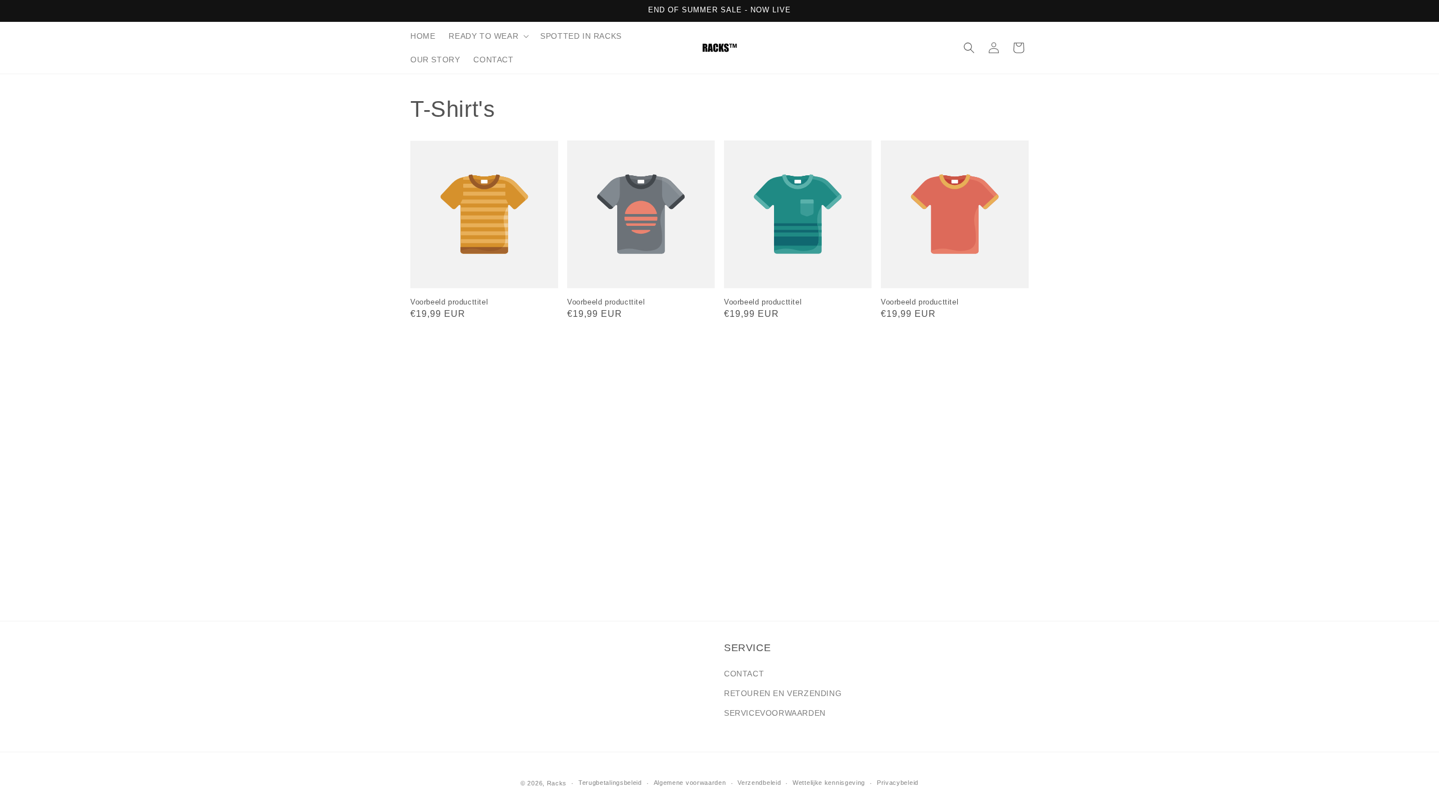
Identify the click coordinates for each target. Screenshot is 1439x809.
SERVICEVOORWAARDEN (775, 712)
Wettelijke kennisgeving (829, 782)
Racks (557, 783)
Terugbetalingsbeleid (610, 782)
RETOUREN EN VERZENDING (782, 693)
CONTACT (744, 673)
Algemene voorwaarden (690, 782)
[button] (487, 36)
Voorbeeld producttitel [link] (449, 302)
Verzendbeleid (759, 782)
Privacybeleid (897, 782)
